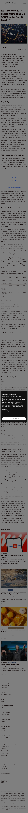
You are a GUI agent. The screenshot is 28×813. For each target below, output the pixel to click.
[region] (14, 406)
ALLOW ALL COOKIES (14, 418)
